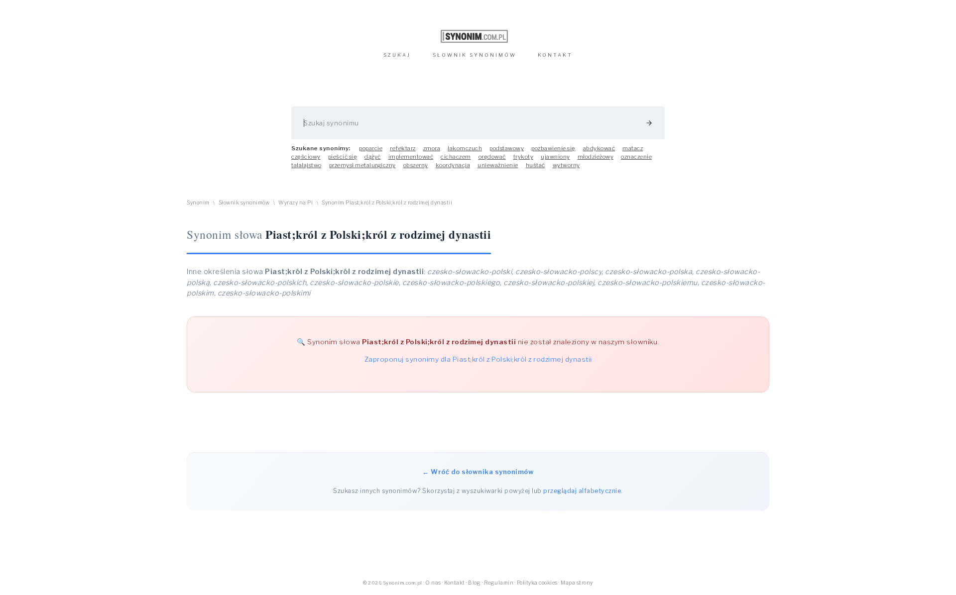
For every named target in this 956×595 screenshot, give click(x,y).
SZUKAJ (397, 55)
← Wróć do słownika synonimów (478, 472)
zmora (432, 148)
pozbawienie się (553, 148)
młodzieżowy (596, 156)
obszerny (415, 165)
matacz (632, 148)
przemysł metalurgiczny (362, 165)
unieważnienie (498, 165)
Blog (474, 583)
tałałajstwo (306, 165)
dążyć (372, 156)
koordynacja (453, 165)
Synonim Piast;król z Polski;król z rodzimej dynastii (387, 202)
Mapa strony (577, 583)
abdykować (599, 148)
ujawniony (555, 156)
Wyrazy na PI (295, 202)
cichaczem (456, 156)
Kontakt (454, 583)
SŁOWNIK (474, 55)
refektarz (403, 148)
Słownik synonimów (244, 202)
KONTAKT (555, 55)
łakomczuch (465, 148)
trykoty (523, 156)
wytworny (566, 165)
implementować (411, 156)
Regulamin (499, 583)
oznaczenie (636, 156)
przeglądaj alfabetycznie (582, 491)
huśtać (535, 165)
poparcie (370, 148)
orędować (492, 156)
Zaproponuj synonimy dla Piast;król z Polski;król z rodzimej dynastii (478, 359)
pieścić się (343, 156)
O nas (433, 583)
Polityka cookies (537, 583)
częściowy (306, 156)
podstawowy (506, 148)
